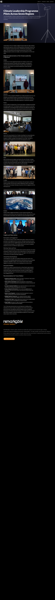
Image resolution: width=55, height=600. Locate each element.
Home (5, 5)
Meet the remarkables (9, 338)
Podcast (44, 1)
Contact (52, 1)
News (48, 1)
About (39, 1)
